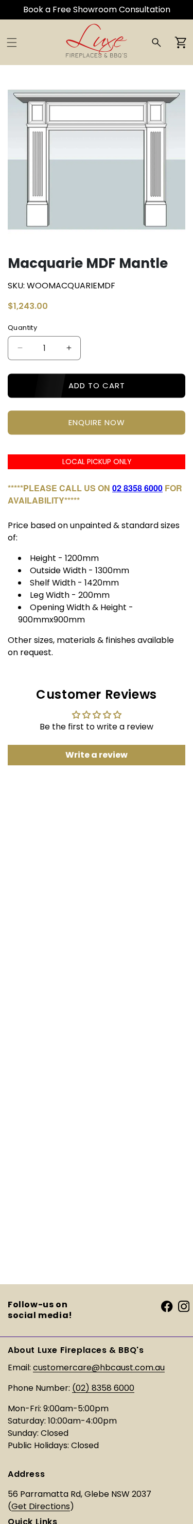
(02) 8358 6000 (103, 1388)
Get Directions (40, 1506)
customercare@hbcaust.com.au (99, 1367)
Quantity (22, 327)
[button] (12, 42)
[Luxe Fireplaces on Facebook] (166, 1306)
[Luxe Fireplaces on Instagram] (183, 1306)
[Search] (156, 42)
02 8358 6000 (137, 488)
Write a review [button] (96, 755)
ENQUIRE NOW (96, 422)
